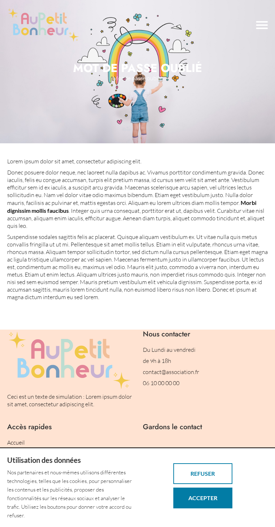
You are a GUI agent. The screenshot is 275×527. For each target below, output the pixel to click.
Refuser (202, 473)
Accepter (202, 497)
